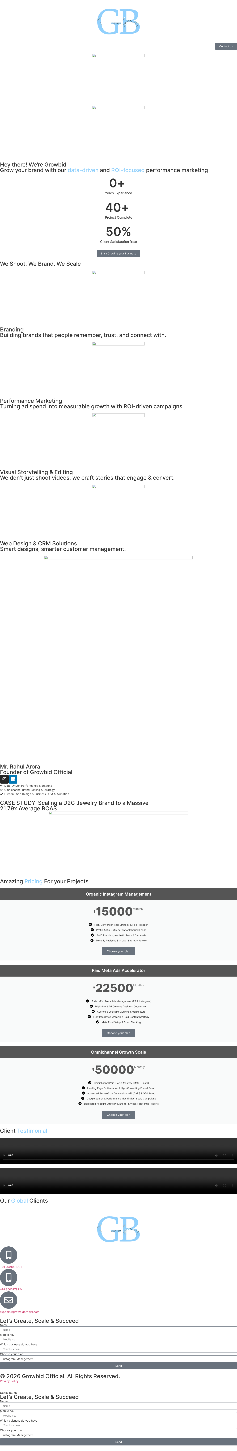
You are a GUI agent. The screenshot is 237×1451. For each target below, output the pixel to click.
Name (4, 1325)
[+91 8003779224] (8, 1277)
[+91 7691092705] (8, 1255)
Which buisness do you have (18, 1420)
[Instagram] (4, 779)
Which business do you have (18, 1344)
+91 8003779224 (11, 1289)
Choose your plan (118, 951)
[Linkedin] (13, 779)
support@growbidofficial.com (19, 1312)
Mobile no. (7, 1334)
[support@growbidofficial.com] (8, 1300)
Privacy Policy (9, 1381)
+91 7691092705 (11, 1267)
